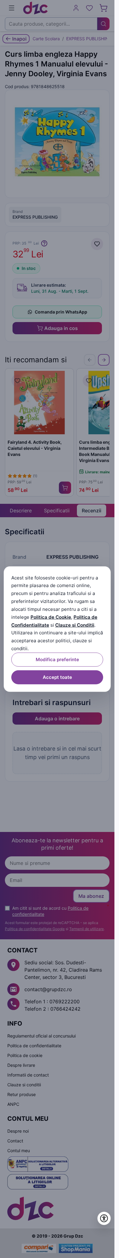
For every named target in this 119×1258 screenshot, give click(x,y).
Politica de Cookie (51, 617)
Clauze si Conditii (74, 625)
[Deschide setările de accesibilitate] (104, 1218)
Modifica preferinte (57, 659)
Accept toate (57, 677)
